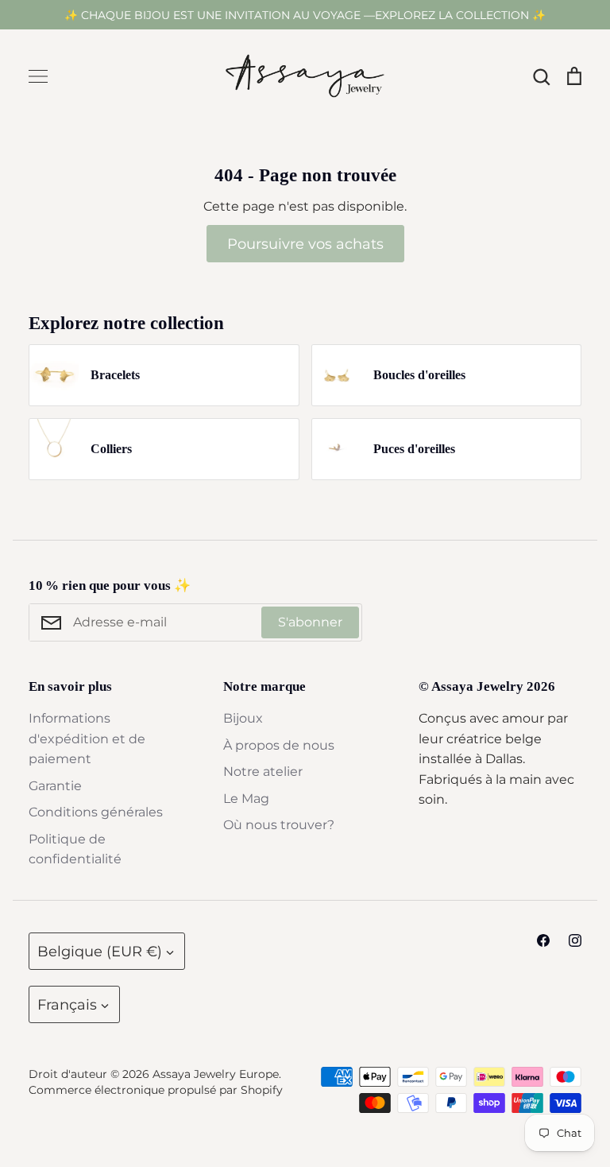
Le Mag (246, 798)
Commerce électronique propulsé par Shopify (156, 1090)
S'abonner (310, 622)
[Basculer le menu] (38, 76)
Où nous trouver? (278, 824)
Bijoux (243, 718)
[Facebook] (543, 940)
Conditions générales (96, 812)
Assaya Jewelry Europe (215, 1074)
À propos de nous (278, 745)
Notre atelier (263, 771)
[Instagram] (575, 940)
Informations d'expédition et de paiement (87, 738)
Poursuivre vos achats (305, 244)
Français (67, 1004)
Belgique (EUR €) (99, 951)
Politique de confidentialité (75, 849)
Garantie (55, 785)
